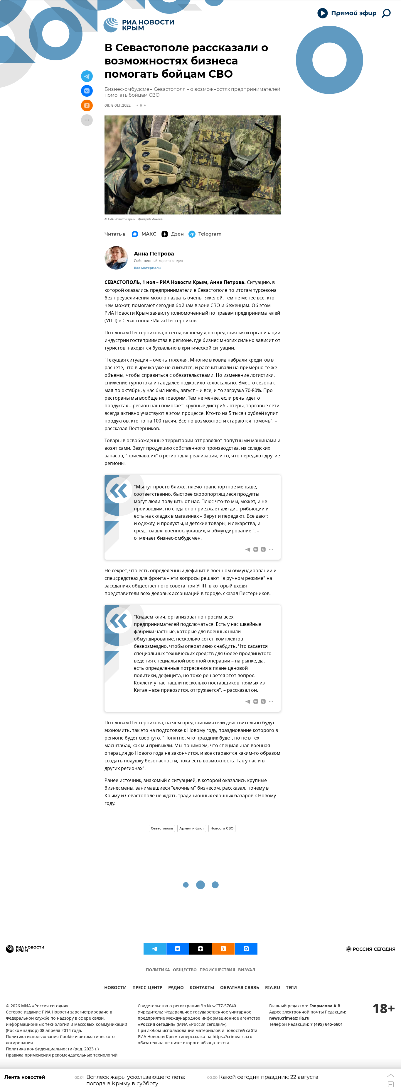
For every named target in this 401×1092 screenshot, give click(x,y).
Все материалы (147, 268)
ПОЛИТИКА (158, 970)
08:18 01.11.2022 (118, 105)
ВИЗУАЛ (246, 970)
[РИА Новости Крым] (139, 25)
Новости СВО (221, 828)
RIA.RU (272, 988)
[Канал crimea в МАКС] (246, 949)
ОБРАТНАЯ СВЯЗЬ (239, 988)
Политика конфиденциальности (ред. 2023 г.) (52, 1049)
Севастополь (162, 828)
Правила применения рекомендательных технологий (61, 1055)
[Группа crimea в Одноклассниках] (223, 949)
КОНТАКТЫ (202, 988)
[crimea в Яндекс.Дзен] (200, 949)
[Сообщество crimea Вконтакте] (177, 949)
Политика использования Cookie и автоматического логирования (60, 1040)
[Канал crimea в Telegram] (155, 949)
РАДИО (176, 988)
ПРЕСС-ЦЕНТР (147, 988)
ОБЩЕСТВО (185, 970)
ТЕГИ (291, 988)
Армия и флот (191, 828)
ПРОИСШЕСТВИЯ (217, 970)
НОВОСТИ (115, 988)
